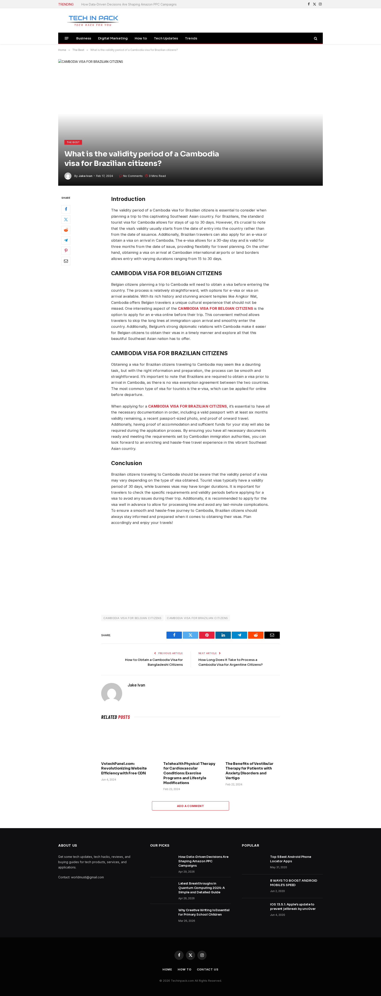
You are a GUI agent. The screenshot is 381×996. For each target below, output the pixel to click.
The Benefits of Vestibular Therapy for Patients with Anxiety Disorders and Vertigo (249, 770)
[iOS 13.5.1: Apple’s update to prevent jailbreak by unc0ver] (254, 910)
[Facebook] (66, 209)
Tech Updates (166, 38)
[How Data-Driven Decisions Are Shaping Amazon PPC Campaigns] (162, 862)
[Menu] (67, 38)
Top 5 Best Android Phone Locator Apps (290, 859)
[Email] (66, 261)
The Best (73, 142)
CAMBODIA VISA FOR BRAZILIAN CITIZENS (197, 618)
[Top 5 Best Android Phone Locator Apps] (254, 862)
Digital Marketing (113, 38)
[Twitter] (66, 220)
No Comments (133, 176)
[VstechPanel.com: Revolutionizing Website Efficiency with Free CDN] (128, 741)
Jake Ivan (85, 176)
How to (141, 38)
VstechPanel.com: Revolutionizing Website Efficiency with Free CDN (124, 768)
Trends (191, 38)
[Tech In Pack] (90, 20)
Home (167, 969)
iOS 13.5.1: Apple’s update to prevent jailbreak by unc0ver (293, 906)
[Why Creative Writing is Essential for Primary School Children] (162, 915)
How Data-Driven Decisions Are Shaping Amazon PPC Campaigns (203, 861)
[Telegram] (66, 240)
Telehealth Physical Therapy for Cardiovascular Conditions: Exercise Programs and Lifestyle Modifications (189, 773)
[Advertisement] (190, 570)
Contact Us (208, 969)
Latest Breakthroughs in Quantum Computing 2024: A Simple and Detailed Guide (131, 4)
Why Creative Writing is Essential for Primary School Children (204, 912)
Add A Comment (190, 806)
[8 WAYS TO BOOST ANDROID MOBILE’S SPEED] (254, 886)
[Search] (315, 38)
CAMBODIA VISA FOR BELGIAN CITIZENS (132, 618)
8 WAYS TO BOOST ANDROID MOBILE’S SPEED (293, 883)
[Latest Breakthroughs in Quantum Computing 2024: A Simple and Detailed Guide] (162, 889)
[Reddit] (66, 230)
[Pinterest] (66, 251)
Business (83, 38)
